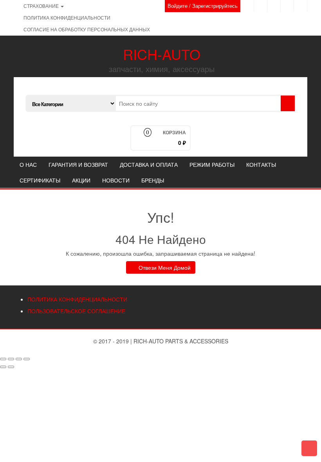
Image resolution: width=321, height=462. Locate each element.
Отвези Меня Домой (164, 267)
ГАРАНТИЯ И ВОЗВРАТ (78, 164)
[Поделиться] (11, 359)
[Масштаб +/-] (26, 359)
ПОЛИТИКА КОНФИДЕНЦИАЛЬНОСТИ (66, 17)
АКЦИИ (81, 180)
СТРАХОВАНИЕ (41, 5)
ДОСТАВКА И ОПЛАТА (149, 164)
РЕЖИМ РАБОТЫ (211, 164)
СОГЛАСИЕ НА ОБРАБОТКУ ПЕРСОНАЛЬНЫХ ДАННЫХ (86, 29)
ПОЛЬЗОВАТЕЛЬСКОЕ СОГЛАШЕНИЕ (76, 311)
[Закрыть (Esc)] (3, 359)
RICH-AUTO (161, 54)
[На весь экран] (19, 359)
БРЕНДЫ (152, 180)
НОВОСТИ (116, 180)
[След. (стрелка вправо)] (11, 367)
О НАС (28, 164)
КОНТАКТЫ (261, 164)
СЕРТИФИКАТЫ (40, 180)
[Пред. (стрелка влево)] (3, 367)
